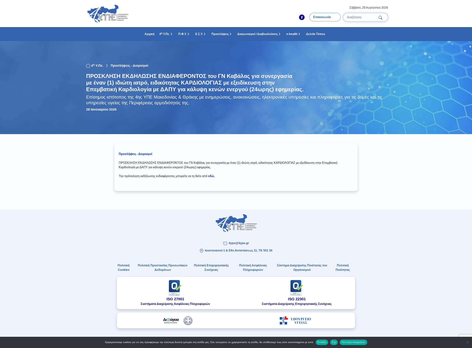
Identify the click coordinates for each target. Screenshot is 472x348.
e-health (292, 34)
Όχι (334, 342)
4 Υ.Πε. (164, 34)
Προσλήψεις (220, 34)
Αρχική (150, 34)
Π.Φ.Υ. (182, 34)
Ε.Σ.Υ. (199, 34)
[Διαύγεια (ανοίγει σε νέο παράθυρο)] (176, 320)
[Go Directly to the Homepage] (107, 13)
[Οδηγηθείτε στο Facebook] (302, 17)
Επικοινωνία (322, 17)
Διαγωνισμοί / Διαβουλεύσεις (257, 34)
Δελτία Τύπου (315, 34)
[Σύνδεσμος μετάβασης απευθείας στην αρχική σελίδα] (235, 223)
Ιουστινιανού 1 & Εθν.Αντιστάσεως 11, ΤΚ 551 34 (238, 250)
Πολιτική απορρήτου (353, 342)
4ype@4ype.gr (239, 243)
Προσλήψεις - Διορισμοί (129, 65)
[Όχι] (467, 342)
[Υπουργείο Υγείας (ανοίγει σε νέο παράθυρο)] (295, 320)
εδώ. (211, 176)
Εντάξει (322, 342)
